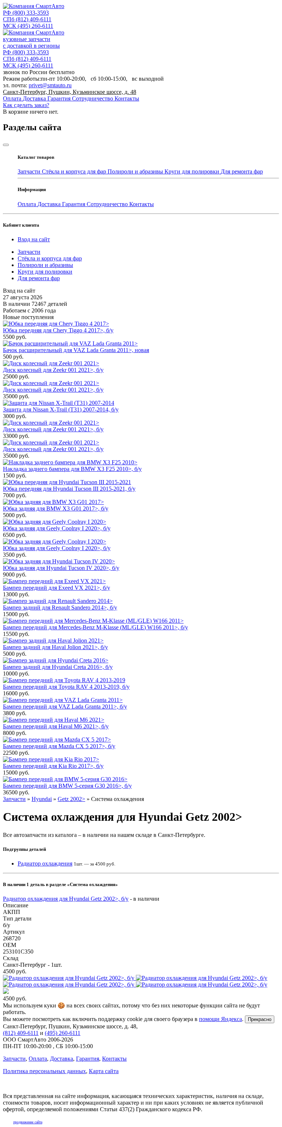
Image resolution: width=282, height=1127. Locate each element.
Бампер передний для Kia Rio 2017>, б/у (53, 766)
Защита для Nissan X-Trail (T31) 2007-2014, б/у (61, 409)
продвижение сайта (27, 1122)
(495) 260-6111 (28, 26)
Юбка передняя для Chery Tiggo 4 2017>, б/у (58, 330)
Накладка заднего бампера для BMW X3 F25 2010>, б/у (72, 469)
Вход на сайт (34, 239)
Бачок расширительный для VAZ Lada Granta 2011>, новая (76, 350)
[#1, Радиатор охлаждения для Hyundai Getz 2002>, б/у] (141, 985)
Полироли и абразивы (136, 171)
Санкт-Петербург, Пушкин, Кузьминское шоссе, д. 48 (69, 92)
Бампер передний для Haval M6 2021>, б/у (56, 726)
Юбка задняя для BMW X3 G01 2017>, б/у (55, 508)
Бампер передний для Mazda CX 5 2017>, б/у (59, 746)
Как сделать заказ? (26, 105)
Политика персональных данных (44, 1071)
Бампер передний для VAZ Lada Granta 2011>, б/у (65, 706)
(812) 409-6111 (27, 19)
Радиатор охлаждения (45, 863)
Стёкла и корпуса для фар (75, 171)
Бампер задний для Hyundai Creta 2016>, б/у (58, 667)
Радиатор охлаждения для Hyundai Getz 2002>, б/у (66, 899)
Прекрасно (259, 1019)
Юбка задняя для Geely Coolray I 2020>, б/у (57, 528)
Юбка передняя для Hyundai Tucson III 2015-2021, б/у (69, 489)
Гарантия (59, 98)
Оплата (13, 98)
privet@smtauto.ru (50, 85)
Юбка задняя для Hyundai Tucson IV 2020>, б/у (61, 568)
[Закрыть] (6, 145)
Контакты (127, 98)
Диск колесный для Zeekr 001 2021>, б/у (53, 370)
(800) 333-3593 (26, 13)
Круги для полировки (192, 171)
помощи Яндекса (220, 1019)
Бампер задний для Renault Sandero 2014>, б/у (60, 607)
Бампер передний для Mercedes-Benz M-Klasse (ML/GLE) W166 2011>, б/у (95, 627)
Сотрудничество (93, 98)
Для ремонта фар (242, 171)
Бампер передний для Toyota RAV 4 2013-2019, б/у (66, 687)
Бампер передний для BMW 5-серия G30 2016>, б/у (67, 786)
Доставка (35, 98)
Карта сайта (104, 1071)
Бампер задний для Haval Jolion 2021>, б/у (55, 647)
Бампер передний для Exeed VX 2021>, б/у (56, 588)
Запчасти (30, 171)
